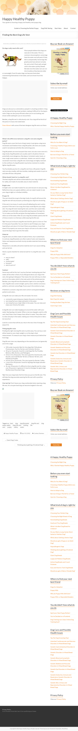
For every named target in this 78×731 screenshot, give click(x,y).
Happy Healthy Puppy (18, 19)
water (22, 427)
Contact (73, 28)
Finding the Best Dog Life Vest (60, 302)
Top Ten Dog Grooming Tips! (59, 322)
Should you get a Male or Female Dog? (62, 232)
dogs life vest (17, 425)
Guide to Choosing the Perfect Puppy (26, 28)
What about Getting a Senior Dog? (61, 198)
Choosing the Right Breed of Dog (61, 177)
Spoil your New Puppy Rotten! (60, 274)
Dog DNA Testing (46, 28)
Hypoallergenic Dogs (57, 207)
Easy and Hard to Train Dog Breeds (61, 228)
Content (36, 433)
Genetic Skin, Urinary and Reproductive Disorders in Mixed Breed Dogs (61, 369)
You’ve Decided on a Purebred (60, 277)
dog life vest (35, 423)
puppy (9, 427)
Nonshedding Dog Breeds (58, 180)
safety (16, 427)
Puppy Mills (54, 251)
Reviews (41, 433)
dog (16, 423)
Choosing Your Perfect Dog (59, 174)
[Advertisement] (25, 93)
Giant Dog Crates (11, 440)
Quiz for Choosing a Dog (58, 158)
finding (25, 425)
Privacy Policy (61, 383)
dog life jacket (24, 423)
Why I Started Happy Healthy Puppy (62, 126)
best (11, 423)
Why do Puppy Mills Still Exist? (60, 254)
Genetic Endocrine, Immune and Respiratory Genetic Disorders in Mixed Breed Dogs (61, 361)
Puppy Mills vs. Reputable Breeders (61, 258)
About (66, 28)
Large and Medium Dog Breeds (60, 219)
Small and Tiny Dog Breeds (59, 184)
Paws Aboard (6, 125)
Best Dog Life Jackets (57, 299)
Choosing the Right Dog (58, 123)
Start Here (58, 28)
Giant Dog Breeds (56, 216)
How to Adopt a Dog (57, 151)
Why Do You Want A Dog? (59, 142)
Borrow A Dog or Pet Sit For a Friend (62, 154)
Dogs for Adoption (56, 248)
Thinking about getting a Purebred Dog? (31, 445)
